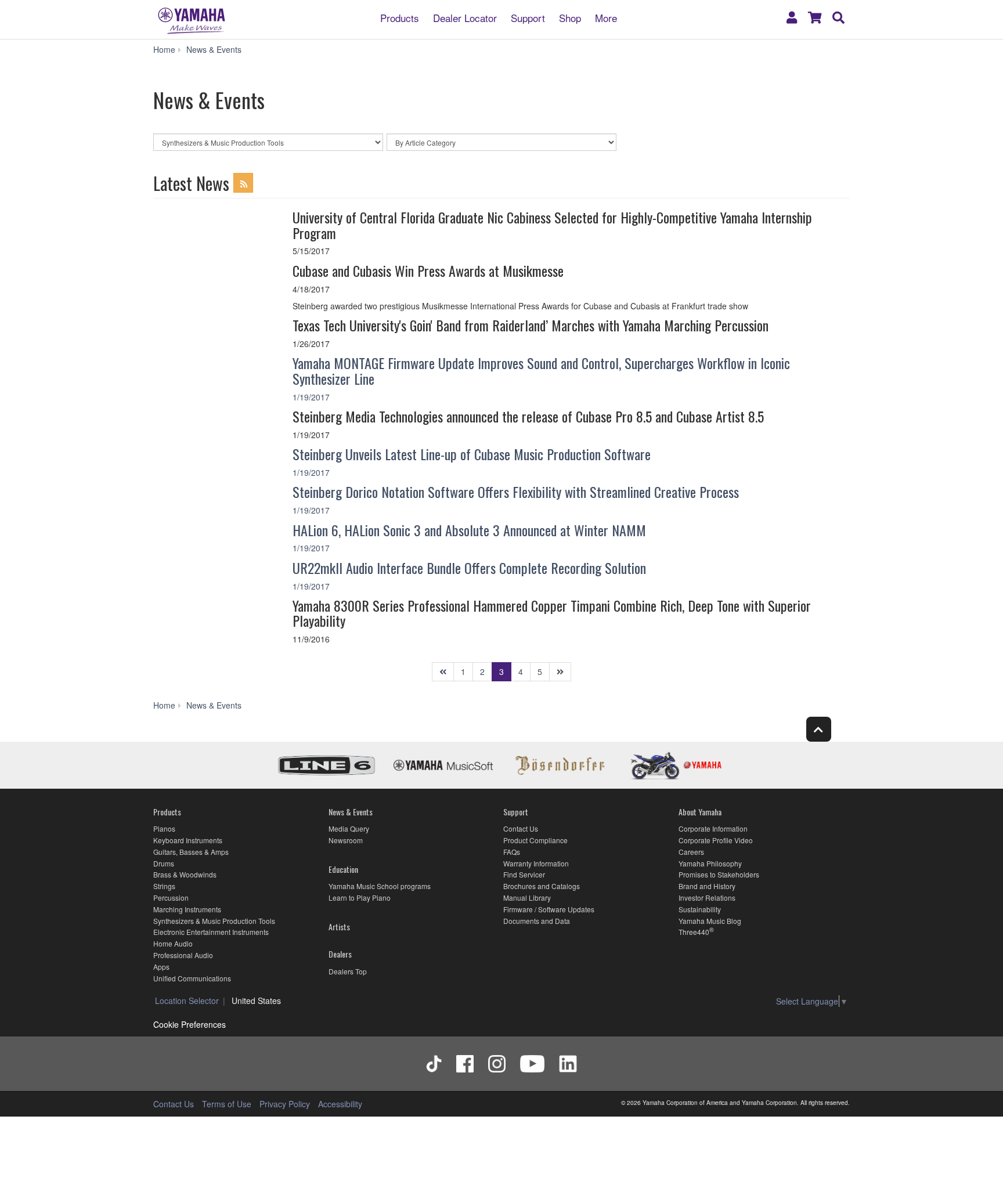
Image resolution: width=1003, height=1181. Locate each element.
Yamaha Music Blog (710, 921)
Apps (161, 966)
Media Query (349, 828)
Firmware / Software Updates (548, 909)
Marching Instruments (187, 909)
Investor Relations (707, 897)
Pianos (164, 828)
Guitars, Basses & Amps (191, 852)
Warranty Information (536, 863)
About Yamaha (700, 812)
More (606, 17)
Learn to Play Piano (360, 897)
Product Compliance (535, 840)
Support (528, 17)
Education (343, 869)
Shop (570, 17)
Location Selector (187, 1000)
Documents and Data (536, 921)
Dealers (340, 954)
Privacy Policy (284, 1104)
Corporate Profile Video (716, 840)
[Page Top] (818, 729)
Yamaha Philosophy (710, 863)
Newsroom (346, 840)
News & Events (351, 812)
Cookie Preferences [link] (189, 1024)
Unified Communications (192, 978)
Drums (163, 863)
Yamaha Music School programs (380, 886)
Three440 (694, 932)
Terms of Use (226, 1104)
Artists (339, 926)
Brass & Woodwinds (185, 874)
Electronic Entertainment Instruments (211, 932)
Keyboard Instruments (187, 840)
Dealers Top (348, 971)
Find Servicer (524, 874)
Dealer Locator (465, 17)
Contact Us (520, 828)
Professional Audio (183, 955)
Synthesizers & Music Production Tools (214, 921)
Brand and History (707, 886)
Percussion (171, 897)
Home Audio (173, 943)
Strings (164, 886)
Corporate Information (713, 828)
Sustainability (700, 909)
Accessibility (340, 1104)
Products (399, 17)
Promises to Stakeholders (719, 874)
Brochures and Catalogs (541, 886)
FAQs (511, 852)
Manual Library (527, 897)
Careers (691, 852)
